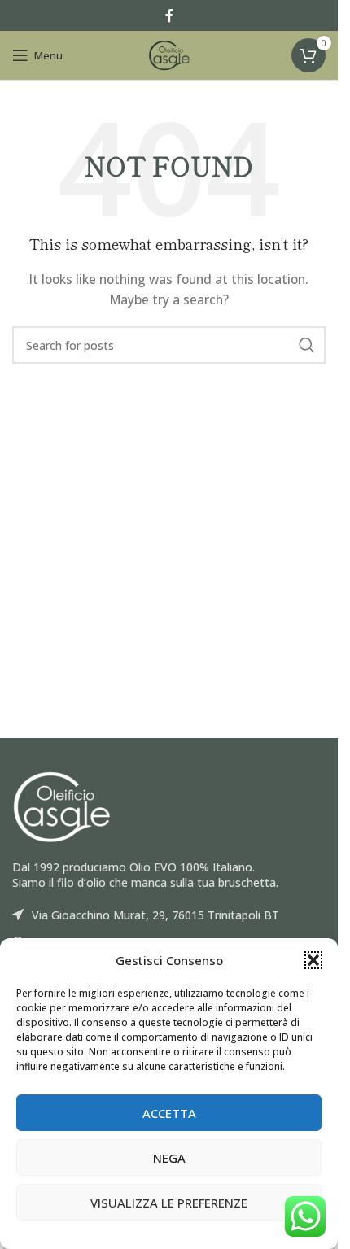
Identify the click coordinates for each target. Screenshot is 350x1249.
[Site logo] (169, 54)
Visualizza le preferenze (168, 1202)
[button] (313, 960)
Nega (169, 1158)
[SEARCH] (307, 345)
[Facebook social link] (169, 15)
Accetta (169, 1113)
